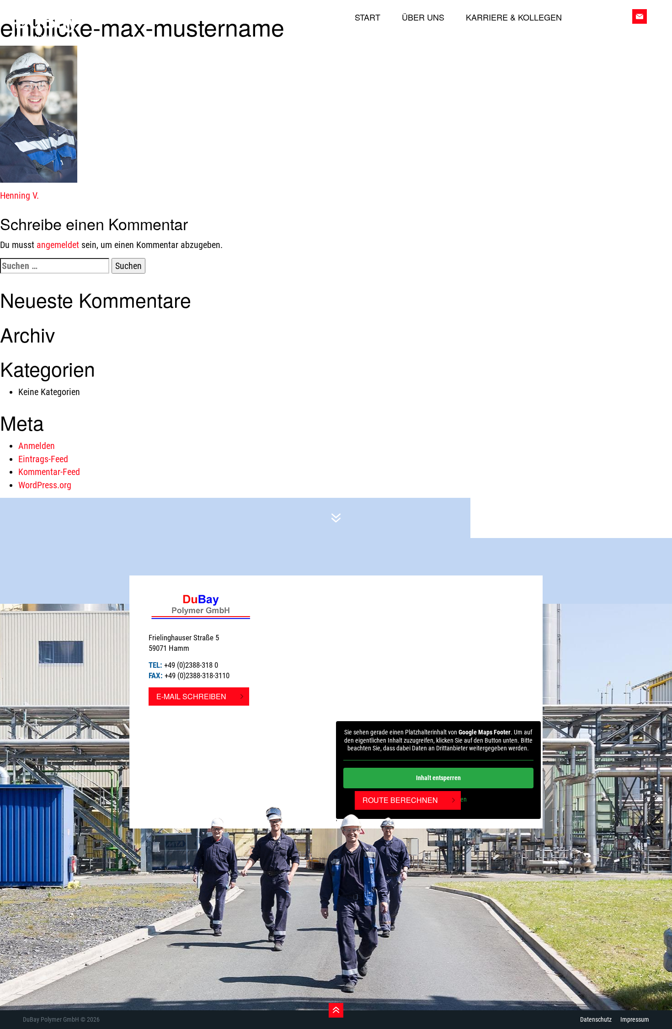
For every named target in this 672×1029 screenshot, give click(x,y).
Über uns (423, 17)
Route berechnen (400, 800)
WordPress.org (44, 485)
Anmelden (36, 445)
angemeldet (58, 244)
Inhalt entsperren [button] (438, 777)
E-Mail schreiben (191, 696)
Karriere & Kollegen (514, 17)
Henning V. (19, 195)
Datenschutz (596, 1019)
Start (367, 17)
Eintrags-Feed (43, 459)
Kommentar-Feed (49, 471)
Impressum (634, 1019)
